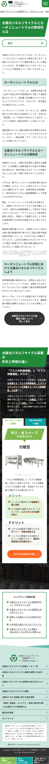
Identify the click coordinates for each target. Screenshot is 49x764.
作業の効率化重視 (35, 422)
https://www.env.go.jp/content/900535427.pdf (33, 254)
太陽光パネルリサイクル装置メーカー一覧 (20, 666)
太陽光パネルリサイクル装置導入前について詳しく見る (24, 318)
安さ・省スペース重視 (13, 422)
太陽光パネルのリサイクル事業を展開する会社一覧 (23, 674)
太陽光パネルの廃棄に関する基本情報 (18, 697)
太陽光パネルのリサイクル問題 (15, 691)
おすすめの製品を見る (24, 554)
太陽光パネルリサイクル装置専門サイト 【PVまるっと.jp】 (26, 603)
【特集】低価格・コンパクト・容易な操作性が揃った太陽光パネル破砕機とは (23, 705)
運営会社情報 (7, 712)
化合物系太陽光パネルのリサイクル (26, 624)
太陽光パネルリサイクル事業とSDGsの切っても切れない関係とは (25, 630)
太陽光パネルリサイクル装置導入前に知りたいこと (23, 683)
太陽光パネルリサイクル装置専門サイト (18, 4)
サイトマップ (7, 718)
